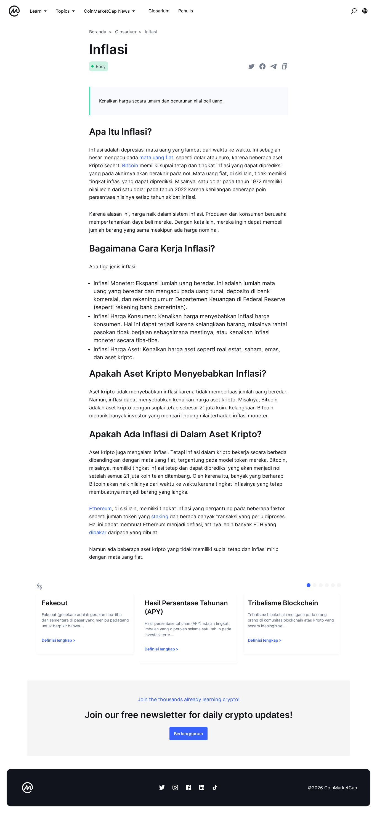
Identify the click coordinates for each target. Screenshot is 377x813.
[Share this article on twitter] (251, 66)
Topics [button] (63, 11)
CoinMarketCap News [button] (107, 11)
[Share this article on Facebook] (262, 66)
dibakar (98, 532)
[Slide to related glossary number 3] (327, 585)
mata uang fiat (156, 157)
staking (159, 516)
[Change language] (364, 11)
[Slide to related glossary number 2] (321, 585)
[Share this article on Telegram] (273, 66)
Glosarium (125, 31)
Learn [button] (35, 11)
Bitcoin (130, 165)
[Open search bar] (353, 11)
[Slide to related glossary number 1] (315, 585)
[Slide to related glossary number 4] (333, 585)
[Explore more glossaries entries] (39, 586)
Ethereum (100, 508)
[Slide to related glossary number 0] (308, 585)
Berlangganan (188, 733)
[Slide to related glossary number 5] (339, 585)
